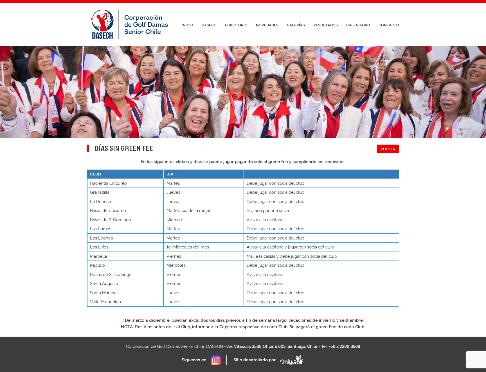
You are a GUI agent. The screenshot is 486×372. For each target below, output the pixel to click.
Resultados (325, 25)
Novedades (267, 25)
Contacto (389, 25)
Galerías (296, 25)
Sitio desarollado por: (255, 359)
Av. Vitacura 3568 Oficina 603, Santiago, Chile (272, 346)
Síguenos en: (195, 359)
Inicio (187, 25)
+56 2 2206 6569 (344, 346)
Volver (388, 149)
